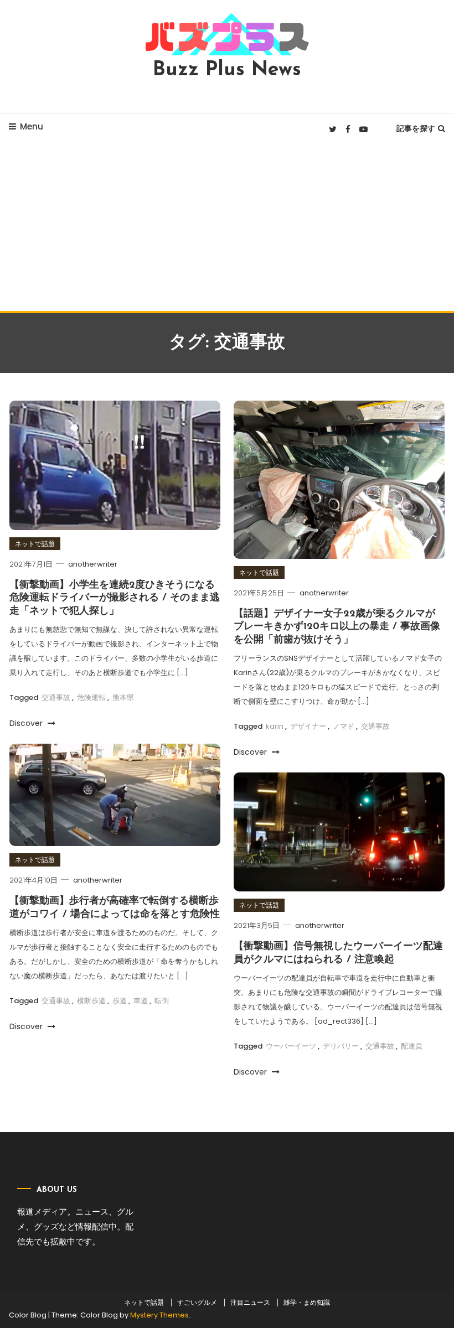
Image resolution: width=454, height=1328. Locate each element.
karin (274, 726)
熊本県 (123, 697)
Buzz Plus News (227, 70)
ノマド (343, 726)
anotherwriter (92, 564)
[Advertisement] (227, 228)
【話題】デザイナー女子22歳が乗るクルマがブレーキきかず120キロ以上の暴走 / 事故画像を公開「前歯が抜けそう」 (337, 627)
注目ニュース (250, 1302)
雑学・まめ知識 (306, 1302)
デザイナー (308, 726)
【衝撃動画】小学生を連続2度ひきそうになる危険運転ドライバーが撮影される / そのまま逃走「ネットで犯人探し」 (114, 598)
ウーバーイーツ (291, 1046)
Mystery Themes (159, 1315)
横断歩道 (91, 1000)
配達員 (411, 1046)
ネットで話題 (35, 543)
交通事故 (56, 697)
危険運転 (91, 697)
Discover (27, 723)
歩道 (119, 1000)
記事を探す (415, 128)
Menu (31, 126)
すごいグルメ (197, 1302)
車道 (140, 1000)
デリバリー (341, 1046)
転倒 (161, 1000)
